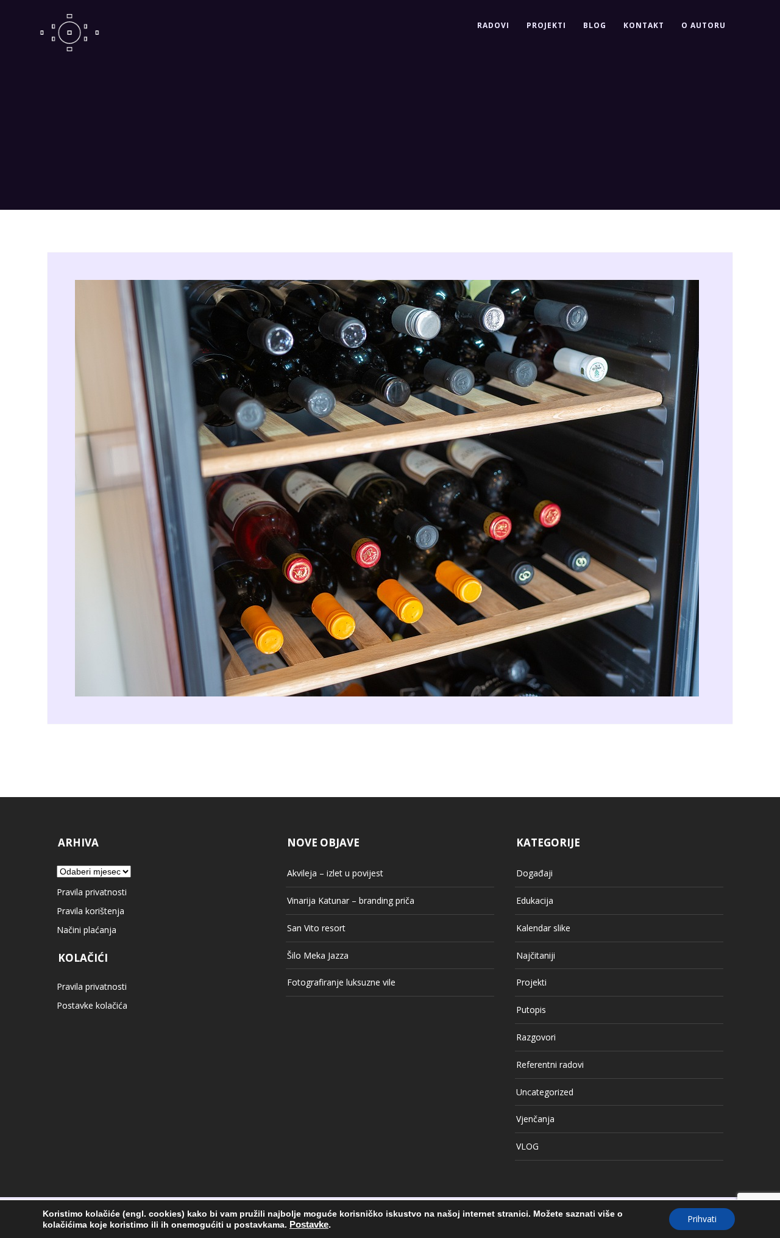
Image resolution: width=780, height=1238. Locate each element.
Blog (594, 25)
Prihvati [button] (702, 1219)
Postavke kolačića (92, 1005)
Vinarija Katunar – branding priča (350, 900)
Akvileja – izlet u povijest (335, 873)
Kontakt (643, 25)
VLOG (527, 1146)
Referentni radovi (550, 1064)
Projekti (546, 25)
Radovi (493, 25)
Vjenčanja (535, 1119)
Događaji (534, 873)
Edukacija (534, 900)
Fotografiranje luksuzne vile (341, 982)
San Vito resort (316, 928)
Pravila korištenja (90, 911)
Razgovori (536, 1037)
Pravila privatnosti (92, 892)
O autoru (703, 25)
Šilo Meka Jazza (318, 955)
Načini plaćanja (86, 930)
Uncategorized (544, 1092)
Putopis (531, 1009)
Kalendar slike (543, 928)
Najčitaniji (535, 955)
